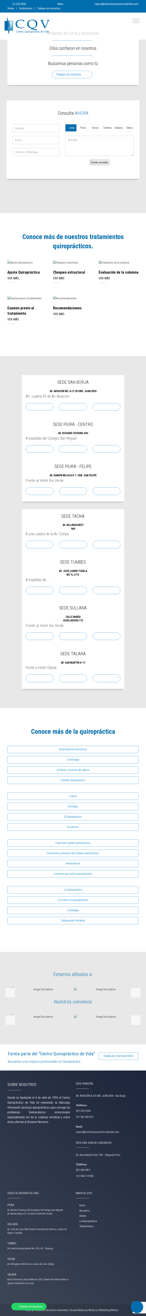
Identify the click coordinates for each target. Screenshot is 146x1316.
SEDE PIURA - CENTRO (73, 424)
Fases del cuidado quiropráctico (73, 843)
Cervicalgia (73, 759)
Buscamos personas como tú (73, 63)
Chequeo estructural (69, 272)
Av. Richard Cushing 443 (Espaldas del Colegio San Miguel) (35, 1210)
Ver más (27, 263)
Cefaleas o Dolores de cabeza (73, 770)
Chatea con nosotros (30, 1306)
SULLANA (12, 1224)
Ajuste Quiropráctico (23, 272)
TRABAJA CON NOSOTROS (118, 1056)
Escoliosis (73, 827)
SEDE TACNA (73, 516)
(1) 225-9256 (19, 4)
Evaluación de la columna (118, 272)
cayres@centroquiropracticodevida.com (97, 1131)
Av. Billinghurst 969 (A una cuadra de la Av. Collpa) (30, 1264)
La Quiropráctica (73, 889)
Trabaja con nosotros (48, 8)
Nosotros (84, 1210)
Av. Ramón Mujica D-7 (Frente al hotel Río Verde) (29, 1213)
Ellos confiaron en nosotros (73, 48)
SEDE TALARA (73, 653)
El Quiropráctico (73, 816)
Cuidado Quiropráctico (73, 780)
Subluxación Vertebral (73, 920)
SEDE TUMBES (73, 562)
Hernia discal (73, 863)
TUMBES (11, 1243)
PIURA (10, 1204)
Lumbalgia (73, 910)
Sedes (10, 8)
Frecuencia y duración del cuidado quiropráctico (73, 853)
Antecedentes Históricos (73, 749)
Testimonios (26, 8)
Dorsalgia (73, 806)
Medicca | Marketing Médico (103, 1310)
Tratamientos (86, 1226)
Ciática (73, 796)
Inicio (82, 1205)
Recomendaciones (67, 308)
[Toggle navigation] (136, 21)
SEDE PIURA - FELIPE (73, 466)
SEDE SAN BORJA (73, 382)
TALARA (11, 1274)
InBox (60, 4)
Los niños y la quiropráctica (73, 900)
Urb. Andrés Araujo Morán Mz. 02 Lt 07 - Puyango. (30, 1248)
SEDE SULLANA (73, 608)
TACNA (11, 1258)
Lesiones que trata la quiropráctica (73, 873)
